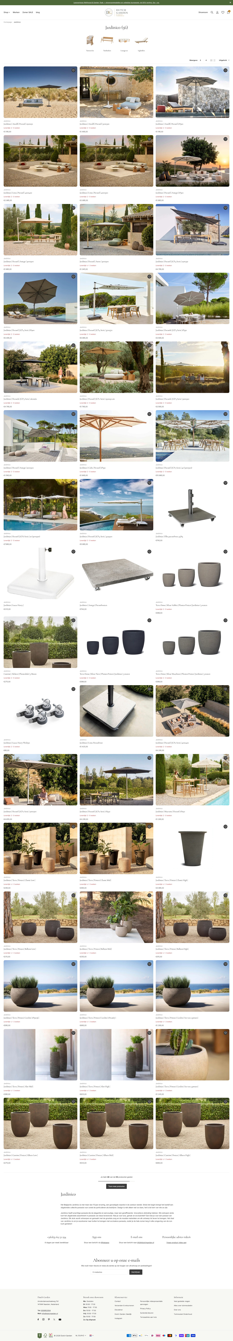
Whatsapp (105, 1242)
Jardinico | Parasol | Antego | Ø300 (169, 192)
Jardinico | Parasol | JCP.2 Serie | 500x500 (20, 811)
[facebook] (38, 1319)
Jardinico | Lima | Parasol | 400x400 (18, 192)
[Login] (217, 12)
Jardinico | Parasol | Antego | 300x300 (18, 261)
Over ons (177, 1310)
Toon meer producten (116, 1186)
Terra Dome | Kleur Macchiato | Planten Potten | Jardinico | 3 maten (183, 674)
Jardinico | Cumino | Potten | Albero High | (173, 1155)
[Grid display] (211, 60)
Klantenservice (121, 1297)
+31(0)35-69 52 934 (56, 1237)
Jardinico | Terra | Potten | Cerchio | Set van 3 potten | (177, 1086)
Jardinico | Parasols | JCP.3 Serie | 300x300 (172, 399)
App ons (96, 1237)
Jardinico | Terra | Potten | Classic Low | (19, 880)
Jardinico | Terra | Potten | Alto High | (95, 1086)
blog (38, 12)
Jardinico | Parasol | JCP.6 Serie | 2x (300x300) (22, 536)
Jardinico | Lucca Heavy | (14, 605)
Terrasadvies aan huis (148, 1317)
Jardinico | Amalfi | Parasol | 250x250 (18, 124)
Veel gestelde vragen (182, 1301)
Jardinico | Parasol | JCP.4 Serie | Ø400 (19, 330)
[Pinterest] (49, 1319)
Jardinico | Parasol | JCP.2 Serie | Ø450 (95, 811)
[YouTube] (60, 1319)
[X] (54, 1319)
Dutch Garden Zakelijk (123, 1314)
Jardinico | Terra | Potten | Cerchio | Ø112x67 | (98, 1017)
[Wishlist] (222, 12)
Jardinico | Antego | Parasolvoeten (93, 605)
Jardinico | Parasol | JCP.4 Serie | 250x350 (172, 261)
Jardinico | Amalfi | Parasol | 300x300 (94, 124)
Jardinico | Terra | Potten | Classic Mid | (95, 880)
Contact (118, 1301)
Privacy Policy (145, 1308)
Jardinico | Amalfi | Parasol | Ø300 (169, 124)
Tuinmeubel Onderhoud (183, 1314)
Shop (6, 12)
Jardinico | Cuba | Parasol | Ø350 (93, 467)
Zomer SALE (27, 12)
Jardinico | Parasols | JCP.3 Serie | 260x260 (20, 399)
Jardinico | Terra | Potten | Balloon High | (172, 949)
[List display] (214, 60)
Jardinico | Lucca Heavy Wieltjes (17, 742)
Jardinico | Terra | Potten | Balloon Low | (20, 949)
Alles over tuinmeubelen (183, 1305)
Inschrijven (136, 1272)
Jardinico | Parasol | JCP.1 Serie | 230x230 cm (97, 399)
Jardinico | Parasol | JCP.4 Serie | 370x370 (96, 330)
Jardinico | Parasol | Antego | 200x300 (18, 467)
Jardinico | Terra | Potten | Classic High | (172, 880)
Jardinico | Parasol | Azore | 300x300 (94, 261)
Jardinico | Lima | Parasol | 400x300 (94, 192)
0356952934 (46, 1310)
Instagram (118, 1318)
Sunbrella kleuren (146, 1313)
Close (230, 2)
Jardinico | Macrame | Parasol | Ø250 (170, 811)
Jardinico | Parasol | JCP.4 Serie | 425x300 (96, 536)
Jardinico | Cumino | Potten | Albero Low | (21, 1155)
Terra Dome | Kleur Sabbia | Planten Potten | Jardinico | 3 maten (181, 605)
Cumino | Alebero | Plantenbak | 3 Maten (20, 674)
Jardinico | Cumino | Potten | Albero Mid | (96, 1155)
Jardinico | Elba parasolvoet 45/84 (169, 536)
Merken (16, 12)
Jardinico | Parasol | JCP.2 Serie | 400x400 (172, 742)
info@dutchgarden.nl (145, 1242)
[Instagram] (43, 1319)
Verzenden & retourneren (124, 1305)
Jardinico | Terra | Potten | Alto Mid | (18, 1086)
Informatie (178, 1297)
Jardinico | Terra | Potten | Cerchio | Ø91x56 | (21, 1017)
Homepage (8, 22)
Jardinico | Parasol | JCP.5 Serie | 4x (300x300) (174, 467)
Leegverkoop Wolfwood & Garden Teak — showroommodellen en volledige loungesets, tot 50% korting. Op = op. (116, 3)
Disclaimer (119, 1310)
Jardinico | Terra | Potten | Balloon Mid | (96, 949)
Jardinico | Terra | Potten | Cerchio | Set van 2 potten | (177, 1017)
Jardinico (7, 121)
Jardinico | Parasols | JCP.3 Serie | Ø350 (171, 330)
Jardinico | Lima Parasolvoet (91, 742)
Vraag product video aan (176, 1242)
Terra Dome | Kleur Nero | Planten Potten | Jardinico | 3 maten (105, 674)
